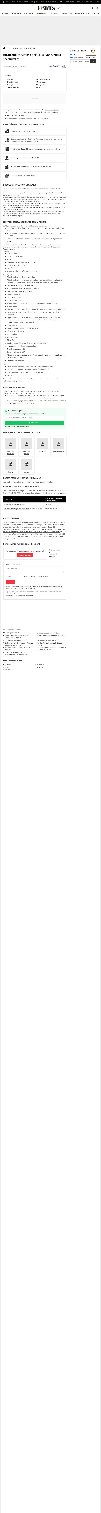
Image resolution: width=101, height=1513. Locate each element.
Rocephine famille (43, 640)
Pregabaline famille (12, 652)
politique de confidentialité (26, 595)
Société (66, 2)
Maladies (5, 14)
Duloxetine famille (12, 643)
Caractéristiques (12, 82)
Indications (10, 79)
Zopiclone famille (43, 648)
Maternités (40, 665)
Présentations (41, 82)
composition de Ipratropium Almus (24, 141)
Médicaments (41, 14)
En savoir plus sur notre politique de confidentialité (19, 426)
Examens (54, 14)
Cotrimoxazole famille (13, 640)
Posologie (10, 85)
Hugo (92, 2)
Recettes (25, 2)
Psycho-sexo (67, 14)
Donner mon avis (25, 555)
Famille (54, 2)
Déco (31, 2)
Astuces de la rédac (78, 57)
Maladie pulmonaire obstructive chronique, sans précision (28, 118)
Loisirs (77, 2)
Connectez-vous (43, 576)
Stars (72, 2)
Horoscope (85, 2)
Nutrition (28, 14)
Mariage (48, 2)
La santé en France (83, 14)
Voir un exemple (91, 55)
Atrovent (34, 131)
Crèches (7, 670)
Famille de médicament (13, 635)
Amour (42, 2)
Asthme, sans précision (15, 115)
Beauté (13, 2)
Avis (38, 88)
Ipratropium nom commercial (48, 635)
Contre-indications (43, 79)
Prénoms (8, 665)
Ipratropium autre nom (45, 633)
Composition (41, 85)
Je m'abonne (33, 423)
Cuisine (18, 2)
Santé (61, 2)
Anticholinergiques (30, 48)
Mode (7, 2)
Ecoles (7, 667)
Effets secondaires (13, 88)
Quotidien (16, 14)
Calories (40, 667)
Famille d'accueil (43, 643)
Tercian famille (10, 648)
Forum (97, 2)
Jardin (36, 2)
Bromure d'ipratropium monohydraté (16, 509)
